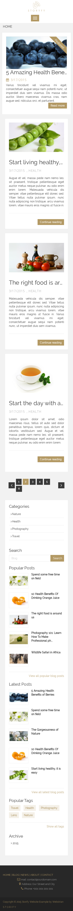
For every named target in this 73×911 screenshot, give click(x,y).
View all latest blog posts (48, 792)
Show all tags (55, 826)
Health (16, 521)
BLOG (16, 874)
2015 (15, 843)
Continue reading (51, 222)
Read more (58, 105)
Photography (20, 528)
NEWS (25, 874)
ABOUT (35, 874)
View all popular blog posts (46, 675)
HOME (7, 874)
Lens (14, 815)
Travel (16, 536)
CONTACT (47, 874)
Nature (16, 514)
